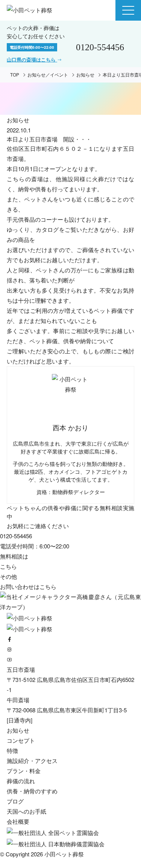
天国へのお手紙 (26, 811)
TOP (14, 75)
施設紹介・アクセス (32, 760)
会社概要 (18, 821)
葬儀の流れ (21, 781)
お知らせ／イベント (47, 75)
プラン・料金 (24, 771)
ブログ (15, 801)
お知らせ (85, 75)
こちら (47, 586)
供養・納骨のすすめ (32, 791)
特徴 (12, 750)
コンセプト (21, 740)
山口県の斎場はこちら (32, 59)
